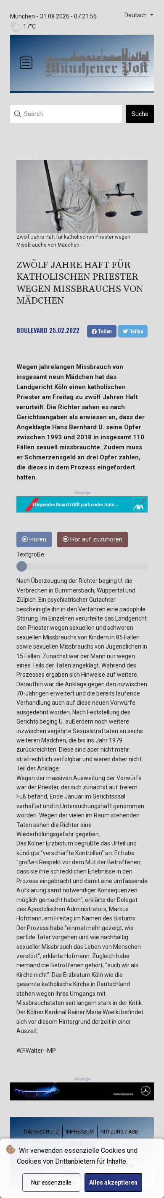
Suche (140, 114)
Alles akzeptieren (113, 1182)
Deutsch (136, 15)
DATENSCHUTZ (41, 1132)
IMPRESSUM (80, 1132)
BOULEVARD (32, 330)
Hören (37, 539)
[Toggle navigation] (26, 62)
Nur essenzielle (51, 1182)
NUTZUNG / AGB (119, 1132)
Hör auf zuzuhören (95, 539)
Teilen (104, 331)
